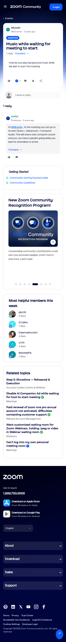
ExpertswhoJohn (28, 332)
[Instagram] (36, 606)
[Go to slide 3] (24, 284)
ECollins (23, 322)
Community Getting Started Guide (29, 177)
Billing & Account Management (23, 418)
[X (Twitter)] (20, 606)
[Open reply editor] (33, 95)
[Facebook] (43, 606)
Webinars (11, 436)
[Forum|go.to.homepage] (25, 7)
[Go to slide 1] (16, 284)
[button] (5, 7)
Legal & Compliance (42, 619)
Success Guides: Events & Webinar (25, 387)
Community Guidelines (22, 182)
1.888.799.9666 (14, 493)
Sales (9, 572)
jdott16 (22, 312)
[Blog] (5, 606)
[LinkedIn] (13, 606)
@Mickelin (17, 127)
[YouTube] (28, 606)
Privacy (15, 615)
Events (9, 18)
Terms (6, 615)
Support (11, 585)
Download (12, 559)
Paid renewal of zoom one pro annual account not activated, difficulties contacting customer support (31, 411)
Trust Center (27, 615)
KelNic (15, 116)
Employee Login (30, 624)
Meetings (11, 401)
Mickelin (15, 27)
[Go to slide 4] (29, 284)
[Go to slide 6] (39, 284)
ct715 (22, 342)
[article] (33, 137)
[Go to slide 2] (20, 284)
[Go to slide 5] (33, 284)
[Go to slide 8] (50, 284)
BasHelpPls (25, 352)
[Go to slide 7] (45, 284)
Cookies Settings (11, 624)
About (9, 545)
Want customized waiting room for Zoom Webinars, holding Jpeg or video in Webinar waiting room (32, 428)
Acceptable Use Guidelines (16, 619)
